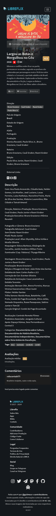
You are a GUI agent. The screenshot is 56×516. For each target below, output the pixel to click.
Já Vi (11, 91)
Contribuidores (16, 430)
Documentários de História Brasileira (22, 333)
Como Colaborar (17, 439)
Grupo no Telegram (18, 468)
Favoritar (22, 91)
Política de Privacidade (19, 454)
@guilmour (27, 494)
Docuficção (30, 340)
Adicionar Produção (18, 433)
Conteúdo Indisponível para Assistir (29, 44)
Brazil (9, 118)
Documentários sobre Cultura (30, 330)
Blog (12, 465)
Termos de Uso (16, 451)
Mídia (12, 419)
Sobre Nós (14, 413)
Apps (12, 416)
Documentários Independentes (20, 336)
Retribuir (34, 91)
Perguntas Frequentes (19, 448)
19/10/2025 (45, 376)
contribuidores (40, 494)
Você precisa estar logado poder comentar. (21, 389)
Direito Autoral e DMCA (19, 457)
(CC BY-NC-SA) (45, 501)
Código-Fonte (15, 436)
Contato (13, 422)
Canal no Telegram (18, 471)
